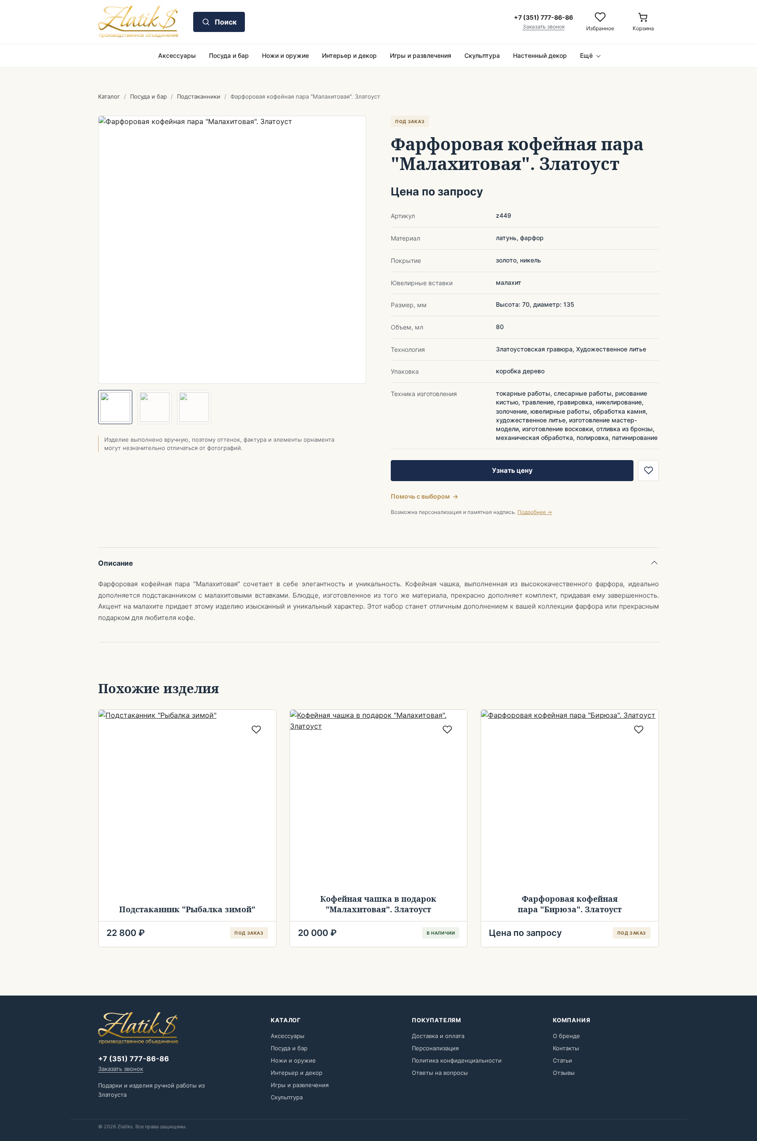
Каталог (109, 96)
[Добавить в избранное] (648, 470)
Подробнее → (534, 512)
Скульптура (482, 55)
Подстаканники (198, 96)
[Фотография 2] (155, 407)
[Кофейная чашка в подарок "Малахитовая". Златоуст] (378, 798)
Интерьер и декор (349, 55)
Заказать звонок (544, 27)
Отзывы (564, 1072)
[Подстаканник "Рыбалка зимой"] (187, 798)
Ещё (586, 55)
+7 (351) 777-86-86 (133, 1058)
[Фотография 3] (194, 407)
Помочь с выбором (424, 496)
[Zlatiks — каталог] (138, 22)
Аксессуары (177, 55)
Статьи (562, 1060)
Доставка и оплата (438, 1035)
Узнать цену (512, 470)
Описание (115, 563)
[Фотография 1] (115, 407)
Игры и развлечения (420, 55)
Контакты (566, 1048)
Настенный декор (540, 55)
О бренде (566, 1035)
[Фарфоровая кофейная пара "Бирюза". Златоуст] (569, 798)
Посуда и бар (229, 55)
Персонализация (435, 1048)
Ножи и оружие (285, 55)
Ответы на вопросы (440, 1072)
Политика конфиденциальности (457, 1060)
